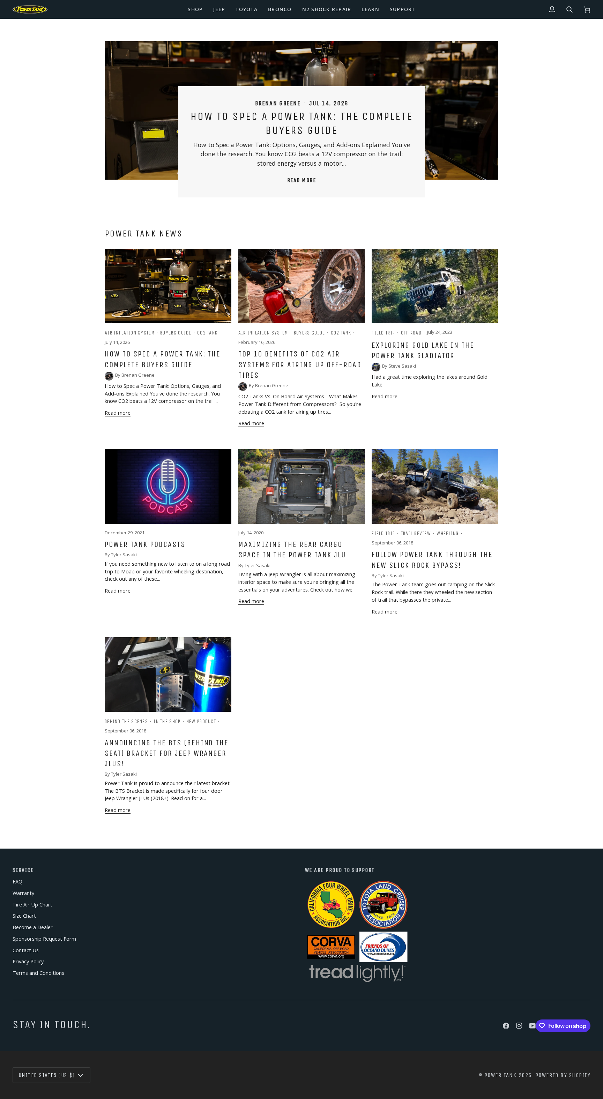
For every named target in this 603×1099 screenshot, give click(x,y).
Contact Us (26, 950)
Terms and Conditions (38, 973)
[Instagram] (519, 1026)
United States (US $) (46, 1075)
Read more (301, 180)
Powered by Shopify (562, 1075)
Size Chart (24, 915)
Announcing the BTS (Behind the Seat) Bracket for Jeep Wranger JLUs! (167, 753)
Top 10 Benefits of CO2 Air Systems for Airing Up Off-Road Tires (300, 364)
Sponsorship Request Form (44, 938)
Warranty (23, 893)
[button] (195, 9)
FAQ (17, 881)
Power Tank (500, 1075)
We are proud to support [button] (340, 870)
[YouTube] (532, 1026)
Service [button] (23, 870)
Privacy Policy (28, 961)
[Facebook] (506, 1026)
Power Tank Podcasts (145, 544)
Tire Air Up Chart (32, 904)
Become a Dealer (33, 927)
